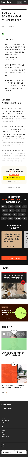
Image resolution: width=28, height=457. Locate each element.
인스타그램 (3, 444)
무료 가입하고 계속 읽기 (14, 258)
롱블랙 (2, 26)
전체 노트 (19, 2)
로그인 (19, 187)
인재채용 (3, 418)
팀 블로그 (3, 446)
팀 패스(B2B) (4, 422)
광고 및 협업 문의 (5, 420)
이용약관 (3, 434)
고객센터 (3, 432)
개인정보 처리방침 (5, 436)
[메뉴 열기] (25, 2)
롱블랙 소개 (3, 416)
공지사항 (3, 430)
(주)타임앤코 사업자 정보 (6, 408)
